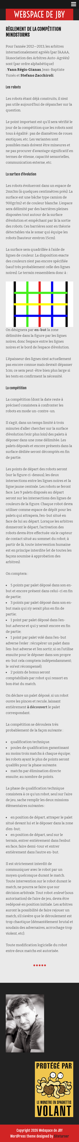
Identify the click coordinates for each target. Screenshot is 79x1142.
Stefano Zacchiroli (37, 75)
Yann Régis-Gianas (24, 70)
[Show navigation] (75, 4)
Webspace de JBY (39, 14)
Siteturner (61, 1136)
